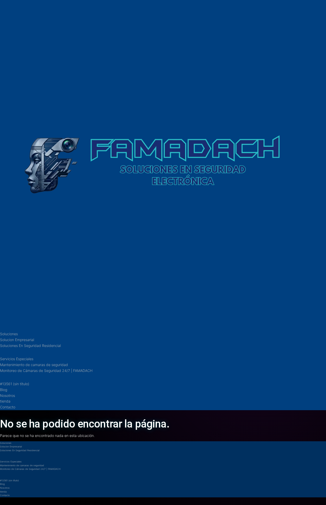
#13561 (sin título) (14, 384)
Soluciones (9, 334)
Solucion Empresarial (17, 340)
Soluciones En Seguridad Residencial (30, 345)
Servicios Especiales (16, 359)
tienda (5, 401)
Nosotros (7, 395)
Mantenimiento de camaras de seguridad (34, 364)
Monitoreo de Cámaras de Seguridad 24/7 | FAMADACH (46, 370)
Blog (3, 389)
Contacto (7, 407)
